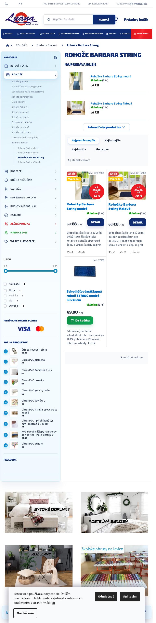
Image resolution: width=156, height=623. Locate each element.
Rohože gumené (20, 81)
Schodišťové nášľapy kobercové (28, 92)
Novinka (16, 295)
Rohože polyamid (20, 117)
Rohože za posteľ (20, 127)
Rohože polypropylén (22, 97)
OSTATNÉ (15, 215)
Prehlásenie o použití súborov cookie (61, 3)
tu (53, 603)
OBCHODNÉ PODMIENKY (98, 3)
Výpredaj (16, 306)
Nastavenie (25, 613)
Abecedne (102, 149)
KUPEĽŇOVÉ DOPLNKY (23, 197)
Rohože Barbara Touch (29, 162)
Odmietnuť (106, 596)
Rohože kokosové (20, 112)
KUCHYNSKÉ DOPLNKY (23, 206)
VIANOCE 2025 (18, 232)
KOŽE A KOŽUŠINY (21, 180)
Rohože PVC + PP (20, 107)
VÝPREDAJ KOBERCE (22, 241)
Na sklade (17, 284)
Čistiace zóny (18, 102)
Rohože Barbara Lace (28, 148)
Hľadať (104, 19)
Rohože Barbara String (30, 157)
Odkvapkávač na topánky (25, 137)
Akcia (14, 290)
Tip (13, 301)
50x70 (81, 252)
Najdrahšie (79, 149)
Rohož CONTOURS (21, 132)
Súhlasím (130, 596)
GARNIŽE (15, 189)
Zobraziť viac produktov (104, 127)
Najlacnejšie (113, 141)
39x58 (70, 252)
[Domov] (7, 45)
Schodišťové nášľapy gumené (27, 86)
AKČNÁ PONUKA (20, 224)
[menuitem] (7, 34)
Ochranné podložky (22, 122)
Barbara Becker (20, 142)
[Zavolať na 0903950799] (10, 4)
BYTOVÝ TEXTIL (19, 66)
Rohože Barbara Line (27, 152)
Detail (96, 222)
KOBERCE (16, 171)
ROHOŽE (17, 74)
